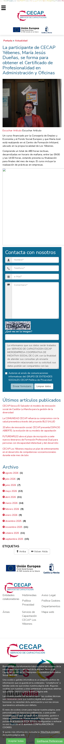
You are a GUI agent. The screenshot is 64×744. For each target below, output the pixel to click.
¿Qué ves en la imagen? (18, 331)
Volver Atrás (40, 551)
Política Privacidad (28, 603)
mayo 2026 (11, 491)
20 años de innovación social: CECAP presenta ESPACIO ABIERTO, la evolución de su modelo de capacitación (31, 429)
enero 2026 (11, 515)
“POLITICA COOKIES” (50, 732)
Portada (7, 40)
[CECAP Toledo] (32, 15)
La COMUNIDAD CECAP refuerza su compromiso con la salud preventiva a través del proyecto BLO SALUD (31, 420)
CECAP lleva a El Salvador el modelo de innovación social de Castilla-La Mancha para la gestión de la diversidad (29, 409)
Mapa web (47, 612)
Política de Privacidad (40, 380)
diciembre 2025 (13, 521)
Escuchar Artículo (12, 130)
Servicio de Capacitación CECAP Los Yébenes (29, 618)
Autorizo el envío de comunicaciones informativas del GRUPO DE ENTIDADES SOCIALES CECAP (30, 376)
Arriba (22, 551)
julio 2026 (10, 479)
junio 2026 (10, 485)
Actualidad (21, 40)
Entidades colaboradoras (11, 597)
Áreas (6, 612)
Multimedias (29, 595)
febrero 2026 (12, 509)
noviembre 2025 (13, 527)
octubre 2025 (12, 533)
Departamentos (50, 606)
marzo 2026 (11, 503)
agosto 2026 (11, 473)
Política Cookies (50, 601)
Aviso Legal (48, 595)
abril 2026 (10, 497)
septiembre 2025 (14, 539)
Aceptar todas (16, 741)
